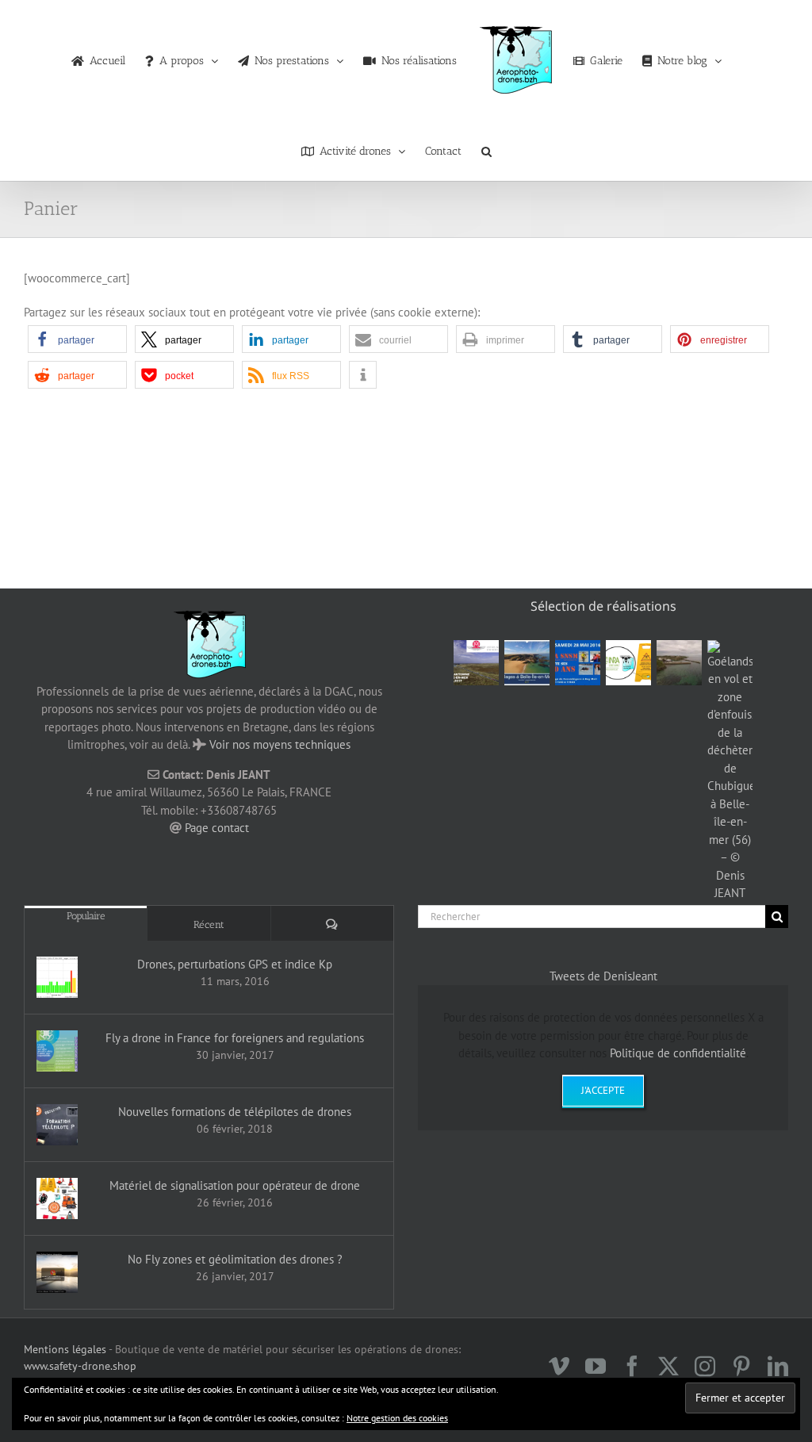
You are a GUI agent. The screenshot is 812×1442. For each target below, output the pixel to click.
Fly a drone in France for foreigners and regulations (234, 1037)
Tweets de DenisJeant (603, 976)
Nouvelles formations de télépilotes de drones (234, 1111)
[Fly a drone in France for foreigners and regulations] (57, 1051)
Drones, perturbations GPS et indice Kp (234, 964)
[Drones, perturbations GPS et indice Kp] (57, 977)
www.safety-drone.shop (80, 1366)
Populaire (86, 916)
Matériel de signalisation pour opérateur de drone (234, 1185)
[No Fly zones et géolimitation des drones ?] (57, 1272)
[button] (486, 147)
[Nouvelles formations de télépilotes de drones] (57, 1124)
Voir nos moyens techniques (279, 744)
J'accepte (603, 1090)
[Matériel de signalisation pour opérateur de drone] (57, 1198)
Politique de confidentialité (678, 1052)
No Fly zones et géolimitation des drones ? (235, 1259)
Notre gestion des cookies (397, 1418)
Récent (208, 924)
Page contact (217, 827)
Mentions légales (65, 1349)
